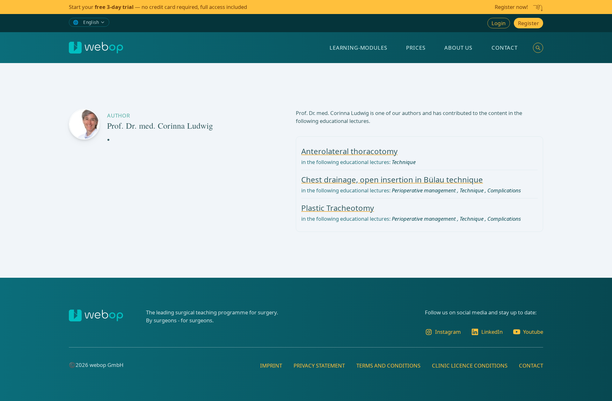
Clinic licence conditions (469, 365)
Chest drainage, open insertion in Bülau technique (392, 179)
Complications (504, 190)
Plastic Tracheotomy (337, 208)
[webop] (96, 47)
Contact (505, 47)
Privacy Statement (319, 365)
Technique (404, 162)
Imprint (271, 365)
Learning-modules (358, 47)
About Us (458, 47)
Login (499, 23)
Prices (415, 47)
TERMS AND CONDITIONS (388, 365)
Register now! (511, 7)
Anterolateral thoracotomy (349, 151)
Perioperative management (424, 190)
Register (528, 23)
